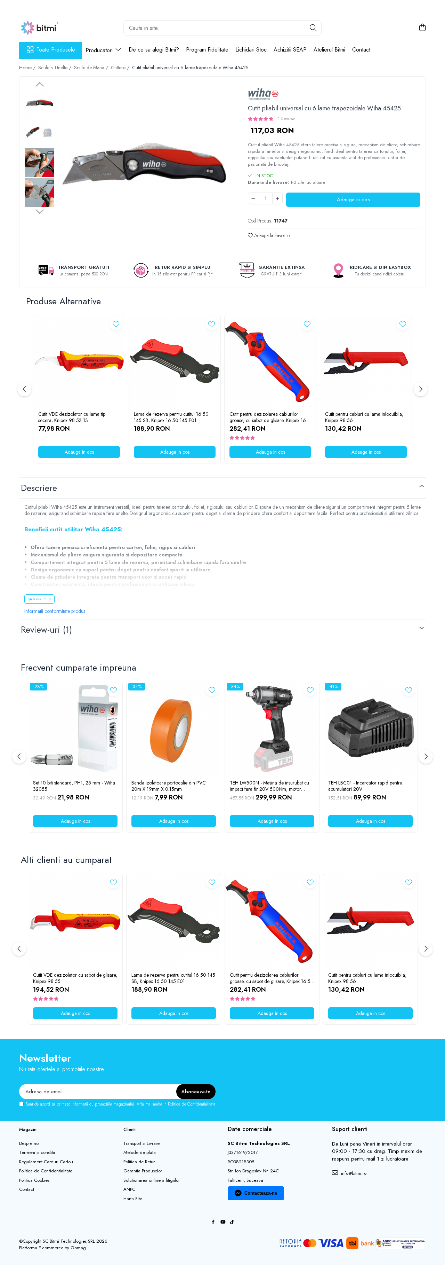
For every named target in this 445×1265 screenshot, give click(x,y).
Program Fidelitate (207, 50)
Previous (39, 85)
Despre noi (29, 1143)
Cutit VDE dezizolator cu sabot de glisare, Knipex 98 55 (75, 978)
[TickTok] (232, 1222)
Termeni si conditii (37, 1152)
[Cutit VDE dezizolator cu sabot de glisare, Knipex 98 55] (75, 920)
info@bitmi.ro (353, 1173)
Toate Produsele (56, 50)
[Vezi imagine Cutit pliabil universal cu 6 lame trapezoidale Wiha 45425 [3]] (39, 192)
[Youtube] (223, 1222)
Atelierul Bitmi (329, 50)
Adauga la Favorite (271, 235)
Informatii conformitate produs (54, 611)
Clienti (129, 1129)
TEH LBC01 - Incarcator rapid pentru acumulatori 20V (365, 786)
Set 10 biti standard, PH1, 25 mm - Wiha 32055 (74, 786)
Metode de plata (139, 1152)
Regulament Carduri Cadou (46, 1162)
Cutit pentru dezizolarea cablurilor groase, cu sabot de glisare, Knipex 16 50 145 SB (267, 417)
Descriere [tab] (39, 487)
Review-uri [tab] (46, 629)
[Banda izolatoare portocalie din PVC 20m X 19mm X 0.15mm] (174, 728)
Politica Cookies (34, 1180)
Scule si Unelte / (55, 67)
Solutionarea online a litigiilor (151, 1180)
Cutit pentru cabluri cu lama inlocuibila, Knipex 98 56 (364, 417)
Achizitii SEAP (290, 50)
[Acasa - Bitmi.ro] (54, 28)
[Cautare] (313, 28)
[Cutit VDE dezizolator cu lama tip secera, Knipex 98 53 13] (79, 361)
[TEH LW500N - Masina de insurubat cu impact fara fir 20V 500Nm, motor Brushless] (272, 728)
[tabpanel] (144, 168)
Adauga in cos (353, 199)
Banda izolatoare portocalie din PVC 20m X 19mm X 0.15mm (168, 786)
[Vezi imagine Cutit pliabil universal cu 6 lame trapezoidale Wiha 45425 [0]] (39, 103)
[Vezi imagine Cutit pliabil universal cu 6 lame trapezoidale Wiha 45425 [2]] (39, 162)
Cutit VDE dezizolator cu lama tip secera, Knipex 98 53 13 (71, 417)
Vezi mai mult (39, 599)
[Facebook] (213, 1222)
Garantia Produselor (142, 1171)
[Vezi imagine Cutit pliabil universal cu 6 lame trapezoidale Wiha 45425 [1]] (39, 133)
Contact (361, 50)
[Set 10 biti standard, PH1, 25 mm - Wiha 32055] (75, 728)
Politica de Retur (139, 1162)
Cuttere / (121, 67)
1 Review (286, 118)
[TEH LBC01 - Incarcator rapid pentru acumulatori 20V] (370, 728)
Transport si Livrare (141, 1143)
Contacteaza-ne (260, 1193)
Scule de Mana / (92, 67)
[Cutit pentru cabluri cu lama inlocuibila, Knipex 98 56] (366, 361)
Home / (28, 67)
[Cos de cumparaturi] (422, 28)
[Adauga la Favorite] (116, 324)
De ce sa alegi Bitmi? (154, 50)
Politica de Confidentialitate (191, 1104)
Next (39, 210)
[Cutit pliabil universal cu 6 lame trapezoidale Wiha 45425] (144, 168)
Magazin (28, 1129)
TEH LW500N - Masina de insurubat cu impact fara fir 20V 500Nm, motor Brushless (269, 786)
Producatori (100, 50)
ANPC (129, 1189)
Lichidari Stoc (251, 50)
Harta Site (132, 1199)
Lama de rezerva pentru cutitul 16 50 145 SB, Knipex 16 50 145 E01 (171, 417)
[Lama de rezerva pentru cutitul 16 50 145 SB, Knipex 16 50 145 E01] (174, 361)
